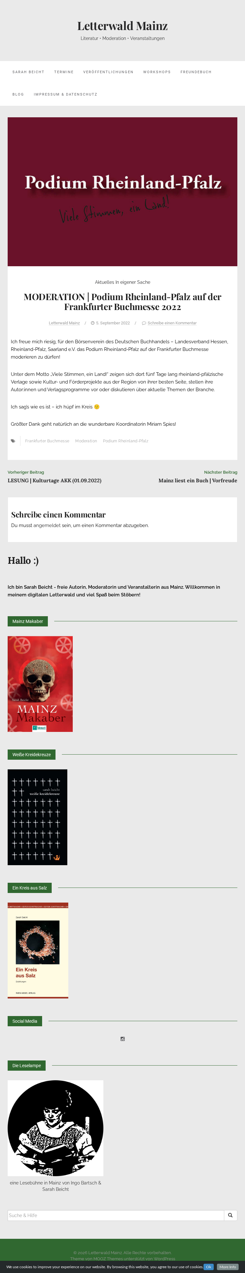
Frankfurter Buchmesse (47, 441)
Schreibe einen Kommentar (172, 323)
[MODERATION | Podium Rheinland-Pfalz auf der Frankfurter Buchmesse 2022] (122, 191)
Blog (18, 94)
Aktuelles (104, 282)
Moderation (86, 441)
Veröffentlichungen (108, 72)
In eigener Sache (132, 282)
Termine (64, 72)
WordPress (164, 1258)
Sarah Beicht (28, 72)
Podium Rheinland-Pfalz (125, 441)
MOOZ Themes (108, 1258)
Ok (208, 1267)
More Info (227, 1267)
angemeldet (47, 525)
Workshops (157, 72)
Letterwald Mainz (122, 25)
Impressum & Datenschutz (66, 94)
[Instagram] (122, 1039)
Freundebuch (196, 72)
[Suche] (230, 1215)
